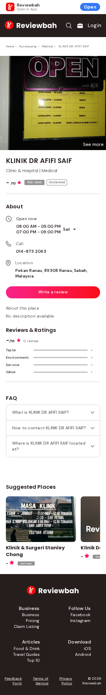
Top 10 (33, 660)
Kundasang (28, 46)
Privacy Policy (65, 681)
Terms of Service (41, 681)
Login (94, 25)
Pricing (32, 620)
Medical (47, 46)
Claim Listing (26, 626)
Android (83, 654)
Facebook (80, 614)
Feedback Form (13, 681)
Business (30, 614)
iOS (87, 648)
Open (90, 7)
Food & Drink (27, 648)
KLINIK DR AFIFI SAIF (74, 46)
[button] (93, 144)
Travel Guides (26, 654)
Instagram (80, 620)
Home (10, 46)
